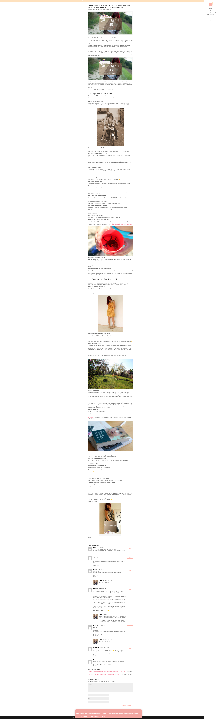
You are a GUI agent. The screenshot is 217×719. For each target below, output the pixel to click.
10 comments (108, 9)
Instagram (211, 16)
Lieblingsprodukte (210, 14)
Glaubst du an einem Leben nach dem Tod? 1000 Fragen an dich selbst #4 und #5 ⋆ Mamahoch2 (107, 671)
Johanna (121, 37)
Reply (130, 548)
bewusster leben (101, 9)
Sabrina (90, 9)
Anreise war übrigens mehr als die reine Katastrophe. (122, 224)
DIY (210, 10)
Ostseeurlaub (109, 211)
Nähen (210, 8)
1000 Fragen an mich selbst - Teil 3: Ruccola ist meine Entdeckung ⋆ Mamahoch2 (104, 674)
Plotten (210, 12)
